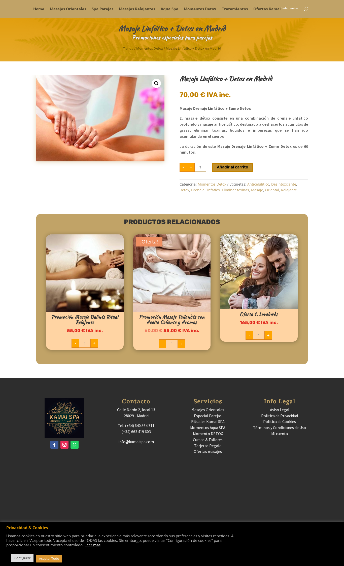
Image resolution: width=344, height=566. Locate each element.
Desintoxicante (283, 184)
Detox (184, 190)
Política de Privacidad (279, 415)
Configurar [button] (22, 558)
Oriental (272, 190)
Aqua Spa (169, 9)
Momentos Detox (200, 9)
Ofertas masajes (208, 451)
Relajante (289, 190)
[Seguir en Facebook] (54, 445)
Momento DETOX (208, 433)
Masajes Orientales (68, 9)
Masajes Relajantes (137, 9)
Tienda (128, 48)
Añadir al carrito (232, 167)
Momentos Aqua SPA (207, 427)
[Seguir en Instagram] (64, 445)
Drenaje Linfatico (205, 190)
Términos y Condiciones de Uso (279, 427)
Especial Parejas (208, 415)
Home (38, 9)
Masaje (257, 190)
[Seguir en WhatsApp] (75, 445)
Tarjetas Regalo (208, 445)
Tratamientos (235, 9)
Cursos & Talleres (208, 439)
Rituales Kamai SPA (208, 421)
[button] (156, 83)
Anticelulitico (258, 184)
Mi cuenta (279, 433)
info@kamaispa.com (136, 441)
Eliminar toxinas (235, 190)
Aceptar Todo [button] (49, 558)
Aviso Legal (279, 409)
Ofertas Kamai (267, 9)
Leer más (92, 545)
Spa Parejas (102, 9)
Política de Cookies (279, 421)
